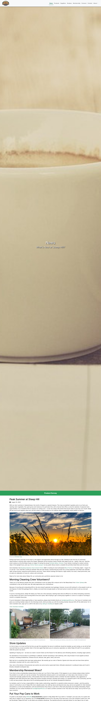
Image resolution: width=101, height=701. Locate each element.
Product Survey (50, 493)
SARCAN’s (29, 696)
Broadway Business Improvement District (32, 568)
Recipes (69, 3)
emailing (50, 603)
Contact (90, 3)
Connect (83, 3)
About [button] (95, 3)
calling (44, 603)
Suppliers (63, 3)
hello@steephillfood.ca (68, 600)
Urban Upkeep (80, 582)
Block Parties (68, 568)
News (51, 3)
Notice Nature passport (37, 565)
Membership (76, 3)
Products (56, 3)
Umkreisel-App (18, 556)
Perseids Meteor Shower (56, 563)
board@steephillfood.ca (39, 688)
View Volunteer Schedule (16, 606)
